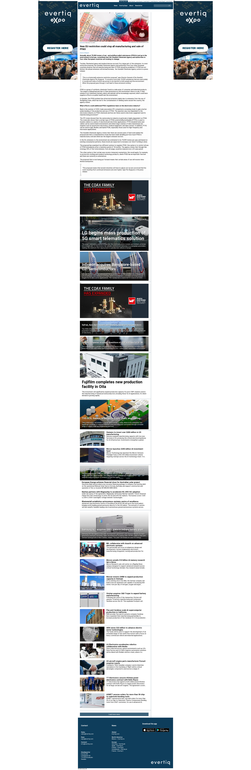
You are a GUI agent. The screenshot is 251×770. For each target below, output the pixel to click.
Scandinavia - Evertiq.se (119, 749)
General (82, 42)
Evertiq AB (89, 5)
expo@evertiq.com (87, 739)
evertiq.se (169, 1)
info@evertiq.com (87, 744)
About (131, 5)
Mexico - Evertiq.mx (118, 739)
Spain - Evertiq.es (117, 746)
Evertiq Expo (123, 5)
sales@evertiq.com (87, 734)
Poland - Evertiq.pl (117, 747)
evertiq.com (123, 1)
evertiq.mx (154, 1)
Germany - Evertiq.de (118, 744)
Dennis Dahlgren (84, 53)
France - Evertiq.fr (117, 751)
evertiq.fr (147, 1)
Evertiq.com (115, 734)
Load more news (114, 714)
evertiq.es (139, 1)
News (115, 5)
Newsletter (138, 5)
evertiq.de (132, 1)
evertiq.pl (162, 1)
